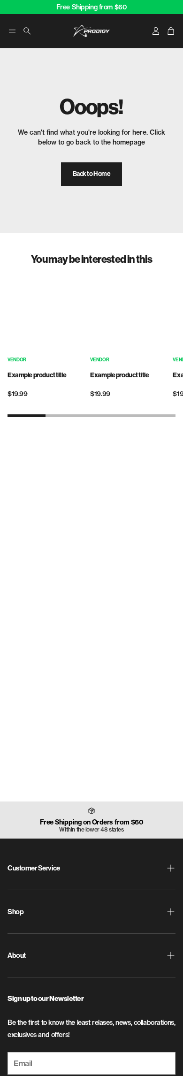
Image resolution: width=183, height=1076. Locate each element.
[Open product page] (46, 312)
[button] (12, 31)
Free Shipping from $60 (91, 7)
